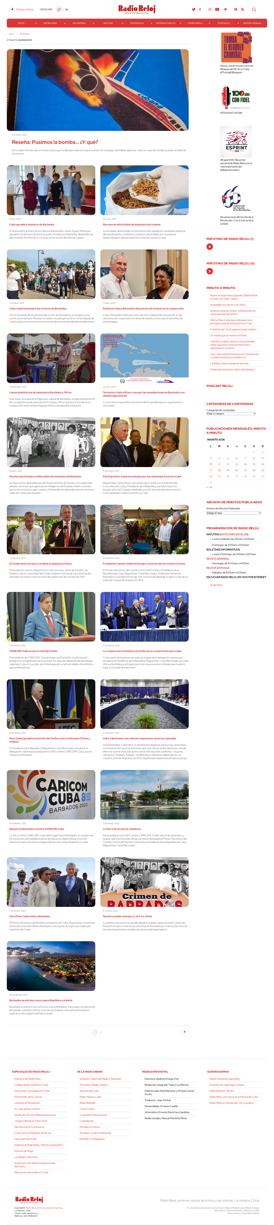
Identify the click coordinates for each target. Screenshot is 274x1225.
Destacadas (50, 23)
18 (219, 470)
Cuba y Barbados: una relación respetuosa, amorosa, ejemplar (139, 738)
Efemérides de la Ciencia (28, 1097)
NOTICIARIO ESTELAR (234, 534)
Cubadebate (87, 1121)
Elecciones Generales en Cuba (31, 1172)
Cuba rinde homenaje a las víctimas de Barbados (38, 308)
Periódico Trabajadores (92, 1139)
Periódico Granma (90, 1127)
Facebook (200, 9)
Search (254, 9)
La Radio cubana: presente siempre (229, 363)
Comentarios (194, 23)
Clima (59, 9)
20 (236, 470)
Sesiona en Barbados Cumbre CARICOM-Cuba (36, 829)
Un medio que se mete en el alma (228, 335)
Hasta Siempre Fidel (25, 1139)
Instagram (210, 9)
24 (210, 476)
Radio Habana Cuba (90, 1097)
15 (254, 464)
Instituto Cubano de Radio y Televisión (100, 1079)
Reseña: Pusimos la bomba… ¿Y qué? (55, 142)
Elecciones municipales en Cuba (32, 1091)
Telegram (225, 9)
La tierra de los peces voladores (122, 829)
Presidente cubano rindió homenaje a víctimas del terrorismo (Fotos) (144, 563)
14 (245, 464)
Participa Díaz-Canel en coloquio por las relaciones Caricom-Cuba (142, 476)
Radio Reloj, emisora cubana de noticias (44, 1207)
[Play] (210, 246)
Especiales (224, 23)
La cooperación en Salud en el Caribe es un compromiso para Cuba (142, 651)
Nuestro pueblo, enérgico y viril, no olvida (127, 916)
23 (262, 470)
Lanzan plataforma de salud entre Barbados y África (40, 392)
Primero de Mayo (23, 1151)
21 (245, 470)
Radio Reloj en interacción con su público (232, 1103)
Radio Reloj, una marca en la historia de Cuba (234, 1097)
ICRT (256, 1210)
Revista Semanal (252, 23)
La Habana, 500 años (26, 1157)
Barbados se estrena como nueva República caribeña (40, 1000)
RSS (242, 9)
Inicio (21, 23)
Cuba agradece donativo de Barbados (31, 224)
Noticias (108, 23)
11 (219, 464)
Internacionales (166, 23)
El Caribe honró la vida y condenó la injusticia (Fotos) (40, 563)
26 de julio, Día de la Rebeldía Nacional (35, 1115)
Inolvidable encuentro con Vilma (227, 304)
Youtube (217, 9)
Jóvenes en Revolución (27, 1103)
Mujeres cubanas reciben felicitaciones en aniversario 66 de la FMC (233, 312)
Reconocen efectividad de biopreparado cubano (132, 224)
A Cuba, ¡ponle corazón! (27, 1109)
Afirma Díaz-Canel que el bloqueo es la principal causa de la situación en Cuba (231, 321)
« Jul (209, 487)
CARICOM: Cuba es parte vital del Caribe (33, 651)
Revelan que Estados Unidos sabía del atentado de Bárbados (45, 476)
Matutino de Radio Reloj (27, 1079)
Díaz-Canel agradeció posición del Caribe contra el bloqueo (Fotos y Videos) (49, 740)
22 (254, 470)
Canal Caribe (87, 1109)
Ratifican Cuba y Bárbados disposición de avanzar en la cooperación (143, 308)
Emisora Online (24, 9)
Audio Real (216, 585)
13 (236, 464)
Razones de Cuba (89, 1091)
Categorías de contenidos (220, 410)
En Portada (79, 23)
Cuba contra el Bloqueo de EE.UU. (33, 1133)
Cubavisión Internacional (93, 1115)
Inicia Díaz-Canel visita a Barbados (29, 916)
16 (262, 464)
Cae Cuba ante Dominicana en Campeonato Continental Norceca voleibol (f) (234, 355)
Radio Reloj (137, 9)
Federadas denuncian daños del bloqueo (232, 369)
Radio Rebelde (87, 1103)
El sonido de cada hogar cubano (227, 1085)
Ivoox (235, 9)
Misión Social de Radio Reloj (225, 1079)
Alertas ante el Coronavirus (29, 1127)
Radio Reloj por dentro (222, 1091)
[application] (209, 246)
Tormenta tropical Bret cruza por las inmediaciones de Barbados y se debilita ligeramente (144, 394)
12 (228, 464)
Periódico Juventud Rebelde (95, 1133)
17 (211, 470)
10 (211, 464)
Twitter (194, 9)
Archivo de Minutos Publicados (223, 508)
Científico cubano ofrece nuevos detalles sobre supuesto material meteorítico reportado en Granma (232, 345)
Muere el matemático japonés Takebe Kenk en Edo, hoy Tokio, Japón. (234, 297)
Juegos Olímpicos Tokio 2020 (30, 1121)
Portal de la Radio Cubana (94, 1085)
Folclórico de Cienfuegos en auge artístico (233, 329)
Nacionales (137, 23)
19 (228, 470)
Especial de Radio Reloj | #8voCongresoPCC (39, 1145)
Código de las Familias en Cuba (31, 1085)
